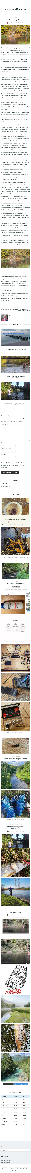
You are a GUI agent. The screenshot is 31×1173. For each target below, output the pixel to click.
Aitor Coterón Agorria (14, 296)
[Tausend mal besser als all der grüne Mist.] (15, 541)
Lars (11, 22)
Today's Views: (5, 1160)
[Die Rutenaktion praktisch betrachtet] (15, 391)
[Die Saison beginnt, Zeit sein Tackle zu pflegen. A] (15, 599)
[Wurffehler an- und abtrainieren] (15, 364)
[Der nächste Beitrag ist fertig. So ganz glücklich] (15, 921)
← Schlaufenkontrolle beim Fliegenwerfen (14, 309)
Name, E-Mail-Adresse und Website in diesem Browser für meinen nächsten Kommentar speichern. (14, 465)
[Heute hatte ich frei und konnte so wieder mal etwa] (15, 833)
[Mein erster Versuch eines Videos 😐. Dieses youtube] (15, 950)
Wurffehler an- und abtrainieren (15, 376)
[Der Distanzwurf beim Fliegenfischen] (15, 337)
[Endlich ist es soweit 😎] (15, 570)
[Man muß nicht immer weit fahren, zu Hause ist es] (15, 1009)
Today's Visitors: (5, 1162)
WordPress (13, 1169)
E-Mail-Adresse (6, 448)
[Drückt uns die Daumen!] (15, 512)
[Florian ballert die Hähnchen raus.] (15, 892)
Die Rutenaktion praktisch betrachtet (15, 403)
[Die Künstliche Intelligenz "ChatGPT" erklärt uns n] (15, 628)
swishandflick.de (15, 9)
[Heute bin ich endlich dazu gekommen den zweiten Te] (15, 979)
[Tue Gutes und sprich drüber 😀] (15, 804)
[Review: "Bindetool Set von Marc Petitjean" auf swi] (15, 716)
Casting (15, 17)
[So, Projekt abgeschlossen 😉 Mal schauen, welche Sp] (15, 658)
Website (3, 454)
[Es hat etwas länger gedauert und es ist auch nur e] (15, 862)
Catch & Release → (24, 310)
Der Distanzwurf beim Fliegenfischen (15, 349)
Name (3, 442)
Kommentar (5, 424)
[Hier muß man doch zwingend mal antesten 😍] (15, 775)
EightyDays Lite (24, 1169)
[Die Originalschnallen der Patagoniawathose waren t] (15, 687)
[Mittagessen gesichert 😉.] (15, 1038)
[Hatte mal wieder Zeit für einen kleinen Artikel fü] (15, 745)
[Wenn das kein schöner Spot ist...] (15, 1067)
